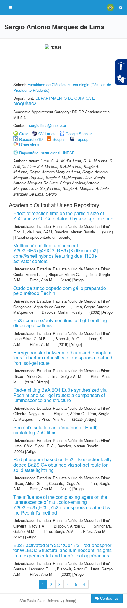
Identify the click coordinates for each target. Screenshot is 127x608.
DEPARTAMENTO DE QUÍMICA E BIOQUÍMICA (54, 101)
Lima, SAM (22, 446)
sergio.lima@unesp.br (47, 125)
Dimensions (29, 144)
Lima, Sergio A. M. (66, 376)
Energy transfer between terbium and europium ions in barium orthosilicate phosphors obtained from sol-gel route (62, 357)
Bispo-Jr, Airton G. (64, 274)
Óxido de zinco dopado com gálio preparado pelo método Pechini (59, 291)
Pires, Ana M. (41, 280)
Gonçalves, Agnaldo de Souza (39, 306)
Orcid (23, 133)
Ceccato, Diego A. (64, 483)
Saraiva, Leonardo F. (31, 569)
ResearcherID (31, 139)
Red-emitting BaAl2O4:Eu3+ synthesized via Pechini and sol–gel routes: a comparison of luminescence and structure (60, 395)
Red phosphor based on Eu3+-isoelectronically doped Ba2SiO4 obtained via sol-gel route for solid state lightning (62, 464)
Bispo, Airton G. (27, 483)
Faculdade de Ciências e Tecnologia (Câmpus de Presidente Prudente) (62, 87)
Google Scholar (79, 133)
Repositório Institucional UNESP (47, 153)
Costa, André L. (26, 274)
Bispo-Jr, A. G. (68, 338)
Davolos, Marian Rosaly (74, 232)
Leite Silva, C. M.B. (30, 338)
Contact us (109, 598)
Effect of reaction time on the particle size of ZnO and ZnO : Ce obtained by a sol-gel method (63, 216)
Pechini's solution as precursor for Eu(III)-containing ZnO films (56, 430)
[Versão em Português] (110, 7)
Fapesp (82, 139)
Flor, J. (19, 232)
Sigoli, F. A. (45, 446)
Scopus (59, 139)
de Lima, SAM (39, 232)
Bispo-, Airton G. (27, 376)
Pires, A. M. (40, 344)
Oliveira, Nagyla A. (29, 413)
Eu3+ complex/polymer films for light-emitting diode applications (60, 323)
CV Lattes (47, 133)
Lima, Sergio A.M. (59, 531)
